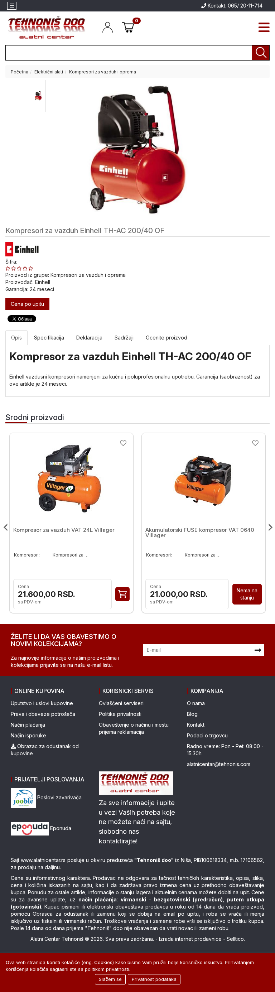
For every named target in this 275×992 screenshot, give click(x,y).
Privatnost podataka (154, 979)
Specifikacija (49, 337)
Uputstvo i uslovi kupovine (42, 703)
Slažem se (110, 979)
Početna (19, 71)
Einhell (42, 282)
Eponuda (60, 828)
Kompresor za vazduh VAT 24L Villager (64, 529)
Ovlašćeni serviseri (121, 703)
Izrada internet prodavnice (190, 939)
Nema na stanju (247, 594)
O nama (196, 703)
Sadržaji (124, 337)
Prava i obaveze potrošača (43, 714)
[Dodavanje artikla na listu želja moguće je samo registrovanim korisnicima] (123, 443)
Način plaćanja (28, 725)
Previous (6, 527)
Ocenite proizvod (166, 337)
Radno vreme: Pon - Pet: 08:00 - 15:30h (225, 749)
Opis (16, 337)
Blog (192, 714)
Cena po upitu (27, 304)
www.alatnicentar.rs (43, 860)
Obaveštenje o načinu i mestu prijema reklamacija (134, 728)
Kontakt (195, 725)
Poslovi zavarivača (59, 797)
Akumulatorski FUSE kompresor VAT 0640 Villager (199, 532)
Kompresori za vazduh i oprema (102, 71)
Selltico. (236, 939)
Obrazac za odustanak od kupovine (45, 749)
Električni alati (48, 71)
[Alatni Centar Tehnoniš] (46, 27)
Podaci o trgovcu (207, 735)
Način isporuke (28, 735)
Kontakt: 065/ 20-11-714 (234, 6)
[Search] (261, 53)
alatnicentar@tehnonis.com (218, 764)
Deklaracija (89, 337)
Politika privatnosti (120, 714)
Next (268, 527)
